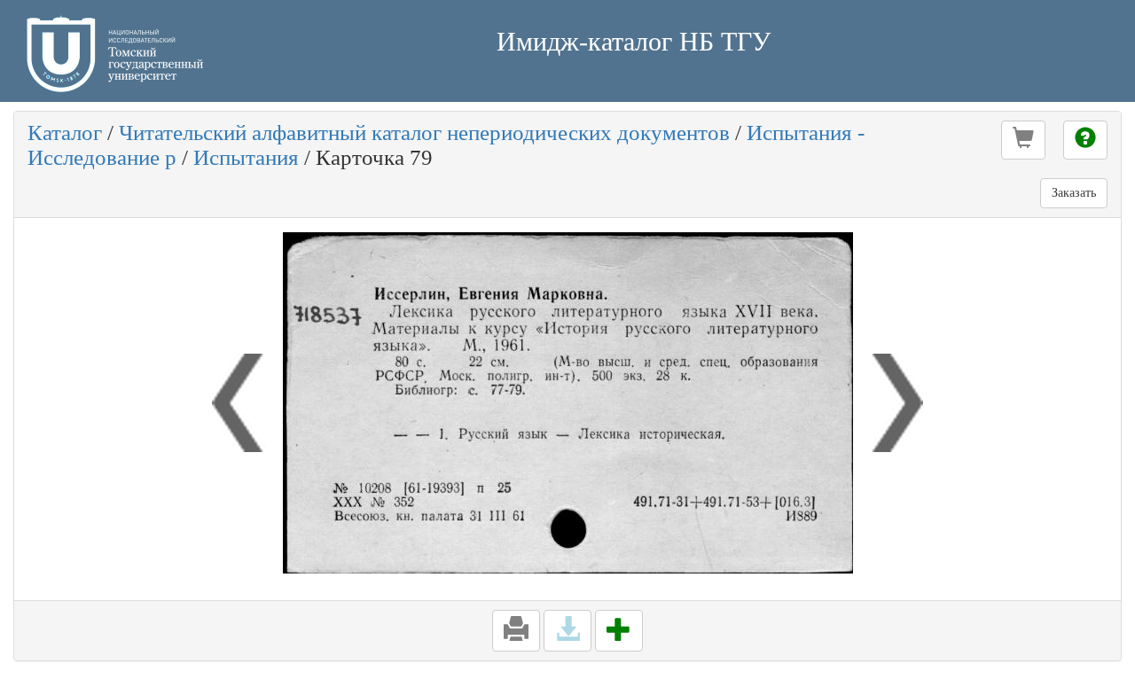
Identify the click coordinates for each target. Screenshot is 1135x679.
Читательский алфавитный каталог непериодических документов (424, 132)
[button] (1023, 140)
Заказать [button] (1074, 192)
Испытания (246, 157)
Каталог (64, 132)
